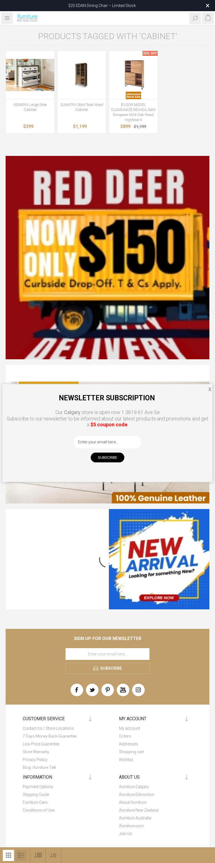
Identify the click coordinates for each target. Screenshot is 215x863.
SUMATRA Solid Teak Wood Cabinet (81, 107)
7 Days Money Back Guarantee (49, 736)
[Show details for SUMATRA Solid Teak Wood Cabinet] (82, 75)
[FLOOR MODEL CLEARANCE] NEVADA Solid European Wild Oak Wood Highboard (133, 112)
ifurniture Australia (135, 818)
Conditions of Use (38, 810)
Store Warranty (36, 752)
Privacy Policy (35, 759)
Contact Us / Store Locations (48, 728)
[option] (107, 257)
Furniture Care (35, 802)
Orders (125, 736)
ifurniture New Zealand (138, 810)
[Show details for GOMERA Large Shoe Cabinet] (30, 75)
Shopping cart (131, 752)
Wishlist (126, 759)
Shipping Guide (36, 794)
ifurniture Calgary (134, 786)
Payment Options (38, 786)
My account (129, 728)
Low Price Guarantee (41, 744)
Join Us (125, 833)
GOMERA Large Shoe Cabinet (30, 107)
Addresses (128, 744)
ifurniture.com (131, 826)
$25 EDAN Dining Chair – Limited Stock (102, 5)
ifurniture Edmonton (136, 794)
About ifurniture (132, 802)
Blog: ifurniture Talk (39, 767)
